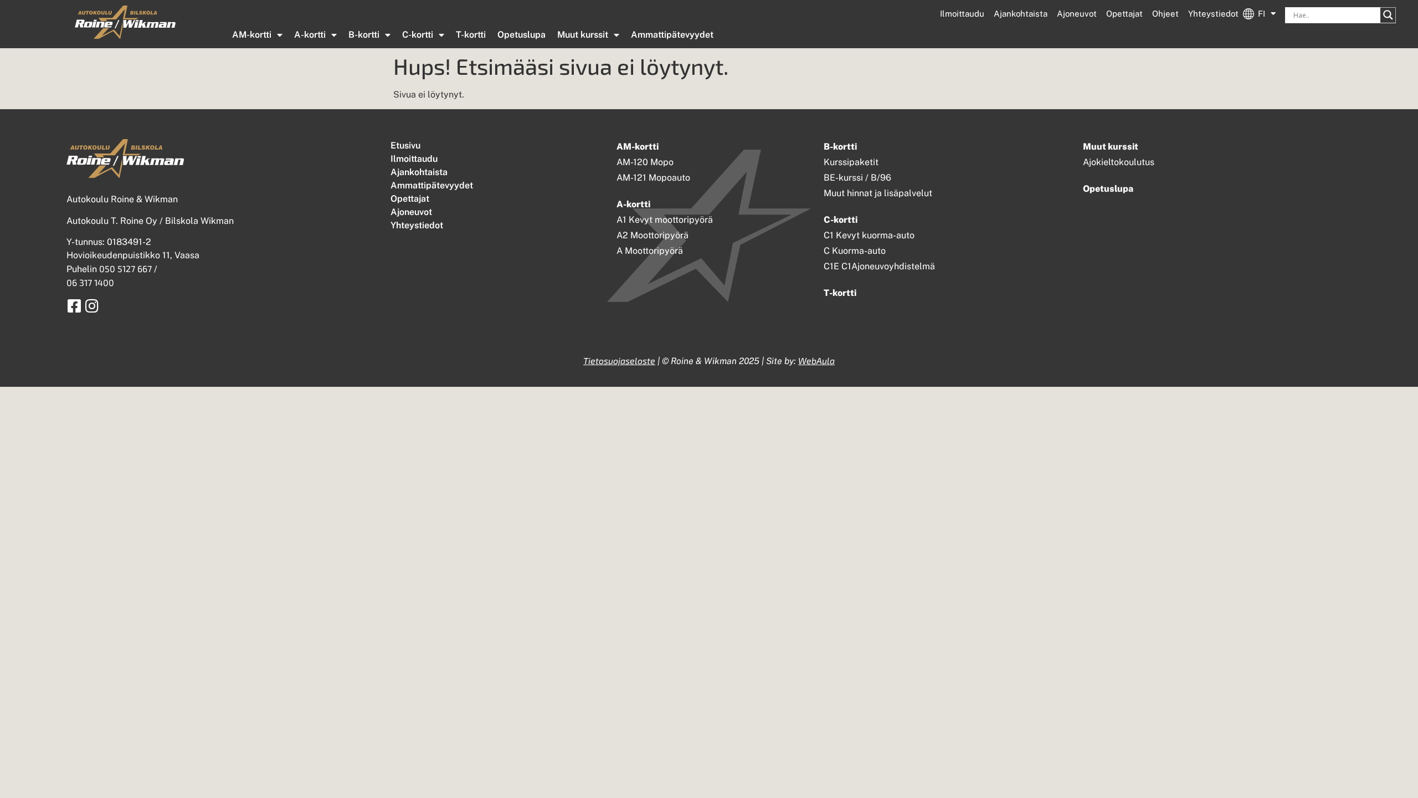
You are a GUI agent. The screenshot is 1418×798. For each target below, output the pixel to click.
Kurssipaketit (851, 162)
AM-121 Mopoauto (653, 177)
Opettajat (1124, 13)
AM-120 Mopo (645, 162)
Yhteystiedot (1213, 13)
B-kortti (363, 34)
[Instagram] (91, 305)
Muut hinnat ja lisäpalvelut (878, 193)
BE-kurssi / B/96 (857, 177)
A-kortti (310, 34)
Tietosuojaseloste (619, 360)
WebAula (816, 360)
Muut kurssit (582, 34)
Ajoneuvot (1077, 13)
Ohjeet (1165, 13)
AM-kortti (251, 34)
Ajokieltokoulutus (1118, 162)
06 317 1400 (90, 282)
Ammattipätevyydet (672, 34)
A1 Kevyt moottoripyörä (664, 219)
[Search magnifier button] (1388, 15)
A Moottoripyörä (649, 250)
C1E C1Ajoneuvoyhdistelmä (879, 266)
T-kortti (471, 34)
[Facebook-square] (73, 305)
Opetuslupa (521, 34)
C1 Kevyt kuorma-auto (869, 235)
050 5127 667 (125, 268)
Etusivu (405, 145)
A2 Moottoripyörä (652, 235)
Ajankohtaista (1020, 13)
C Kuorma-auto (855, 250)
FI (1261, 13)
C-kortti (417, 34)
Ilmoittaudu (962, 13)
